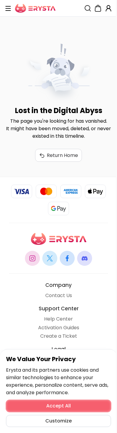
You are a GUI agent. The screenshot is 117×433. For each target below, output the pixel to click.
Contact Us (58, 295)
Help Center (58, 318)
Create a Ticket (58, 336)
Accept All (58, 405)
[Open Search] (87, 8)
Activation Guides (58, 327)
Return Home (62, 155)
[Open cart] (98, 8)
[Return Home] (35, 8)
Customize (58, 420)
